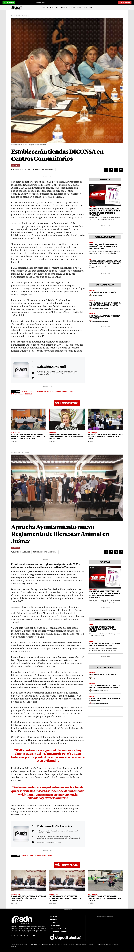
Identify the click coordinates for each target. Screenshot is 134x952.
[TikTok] (27, 935)
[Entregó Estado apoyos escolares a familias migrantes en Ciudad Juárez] (105, 419)
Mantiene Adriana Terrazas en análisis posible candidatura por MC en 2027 (66, 437)
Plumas (92, 290)
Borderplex (25, 16)
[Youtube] (34, 935)
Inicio (13, 16)
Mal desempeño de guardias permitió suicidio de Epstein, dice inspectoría (103, 246)
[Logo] (17, 7)
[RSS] (21, 935)
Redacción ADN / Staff (51, 366)
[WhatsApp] (106, 170)
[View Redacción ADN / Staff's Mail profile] (33, 378)
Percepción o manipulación (103, 292)
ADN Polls (93, 206)
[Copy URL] (121, 170)
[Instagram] (15, 935)
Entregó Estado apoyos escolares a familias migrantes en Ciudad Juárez (105, 437)
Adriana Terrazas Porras (32, 391)
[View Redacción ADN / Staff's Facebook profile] (33, 362)
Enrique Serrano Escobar (21, 394)
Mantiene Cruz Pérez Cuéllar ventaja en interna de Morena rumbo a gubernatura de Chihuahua (104, 212)
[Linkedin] (18, 935)
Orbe (91, 242)
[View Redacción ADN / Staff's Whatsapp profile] (33, 367)
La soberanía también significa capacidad (104, 317)
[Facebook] (111, 170)
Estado (18, 16)
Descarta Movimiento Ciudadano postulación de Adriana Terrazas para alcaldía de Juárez (28, 437)
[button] (117, 8)
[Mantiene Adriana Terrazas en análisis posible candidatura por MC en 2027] (67, 419)
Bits (90, 259)
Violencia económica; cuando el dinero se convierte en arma (105, 304)
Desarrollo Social (60, 391)
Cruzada (47, 391)
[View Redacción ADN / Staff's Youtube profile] (33, 373)
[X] (116, 170)
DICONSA (72, 391)
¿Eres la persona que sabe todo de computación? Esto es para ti (105, 262)
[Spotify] (24, 935)
